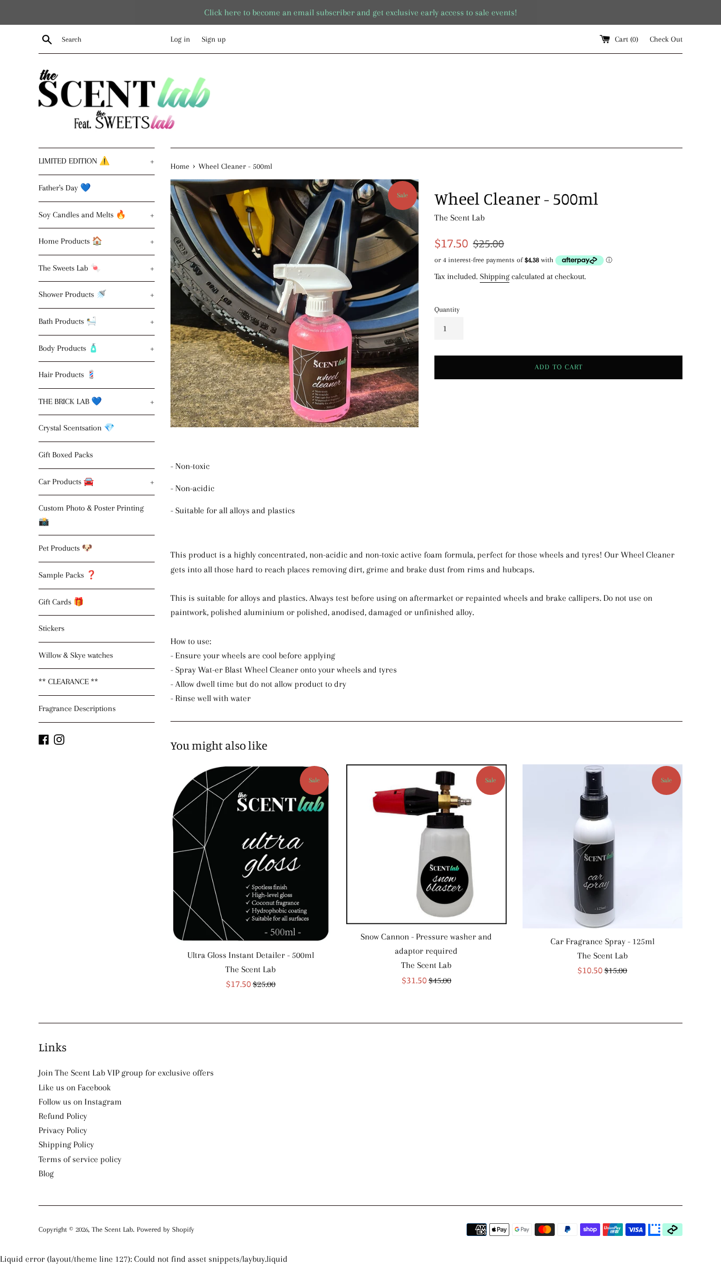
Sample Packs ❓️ (68, 575)
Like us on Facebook (75, 1087)
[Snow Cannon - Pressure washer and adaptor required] (426, 844)
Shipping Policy (66, 1144)
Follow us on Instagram (80, 1102)
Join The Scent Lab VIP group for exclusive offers (126, 1073)
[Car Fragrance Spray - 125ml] (602, 846)
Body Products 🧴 (97, 348)
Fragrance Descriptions (77, 708)
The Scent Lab (112, 1229)
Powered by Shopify (165, 1229)
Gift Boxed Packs (66, 454)
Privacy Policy (63, 1130)
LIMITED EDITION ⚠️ (97, 161)
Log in (180, 39)
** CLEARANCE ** (68, 681)
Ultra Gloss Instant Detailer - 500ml (250, 955)
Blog (46, 1173)
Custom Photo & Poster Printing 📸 (91, 514)
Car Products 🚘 (97, 481)
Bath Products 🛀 (97, 321)
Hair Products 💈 (68, 374)
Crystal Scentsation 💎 (77, 428)
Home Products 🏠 (97, 241)
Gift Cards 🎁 (61, 602)
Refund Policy (63, 1116)
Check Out (666, 39)
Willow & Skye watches (76, 655)
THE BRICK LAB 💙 (97, 401)
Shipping (494, 276)
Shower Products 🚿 (97, 294)
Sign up (214, 39)
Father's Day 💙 (65, 188)
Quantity (447, 309)
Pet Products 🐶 (65, 548)
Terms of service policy (80, 1159)
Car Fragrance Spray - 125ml (602, 941)
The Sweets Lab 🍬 (97, 268)
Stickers (51, 628)
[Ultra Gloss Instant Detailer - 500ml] (250, 853)
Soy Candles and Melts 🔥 (97, 214)
